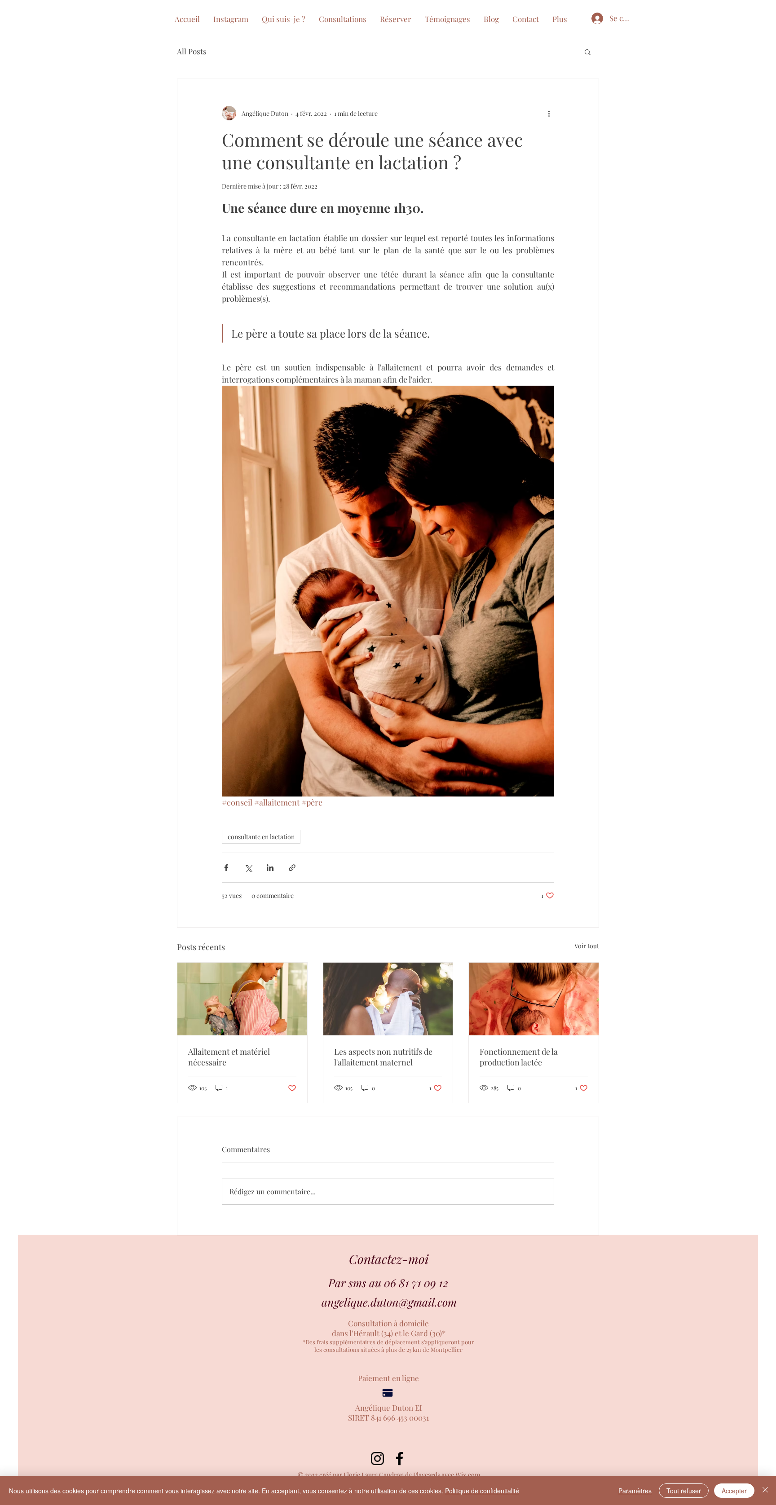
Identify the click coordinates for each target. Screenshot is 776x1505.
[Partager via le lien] (292, 867)
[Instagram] (377, 1458)
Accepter (734, 1490)
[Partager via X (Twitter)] (248, 867)
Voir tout (586, 946)
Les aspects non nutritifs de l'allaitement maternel (383, 1057)
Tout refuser (683, 1490)
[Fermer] (765, 1490)
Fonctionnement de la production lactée (519, 1057)
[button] (395, 19)
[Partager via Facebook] (226, 867)
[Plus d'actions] (548, 113)
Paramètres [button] (635, 1490)
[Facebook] (399, 1458)
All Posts (192, 51)
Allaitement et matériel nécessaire (229, 1057)
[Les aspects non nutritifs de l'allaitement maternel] (388, 999)
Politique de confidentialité (482, 1490)
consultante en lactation (261, 836)
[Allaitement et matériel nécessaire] (242, 999)
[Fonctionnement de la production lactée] (534, 999)
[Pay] (387, 1393)
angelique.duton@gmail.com (389, 1301)
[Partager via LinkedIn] (270, 867)
